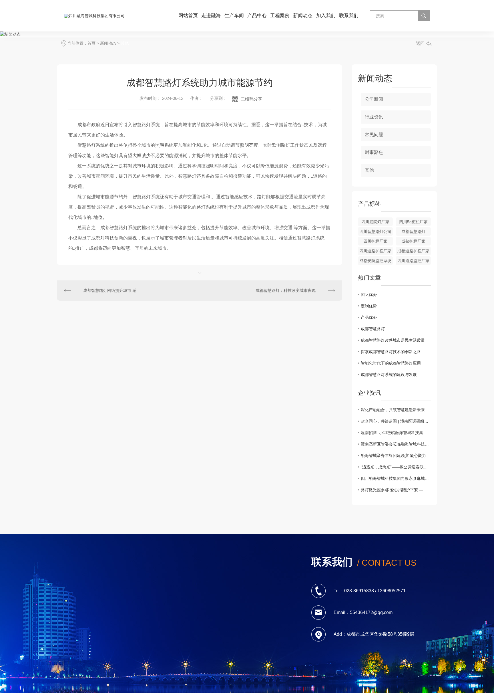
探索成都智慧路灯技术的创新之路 (391, 351)
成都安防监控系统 (375, 260)
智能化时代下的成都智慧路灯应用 (391, 363)
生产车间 (234, 15)
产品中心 (257, 15)
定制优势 (369, 306)
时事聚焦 (374, 152)
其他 (125, 43)
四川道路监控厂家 (413, 260)
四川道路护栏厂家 (375, 251)
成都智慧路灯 (413, 231)
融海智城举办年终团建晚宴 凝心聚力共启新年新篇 (396, 455)
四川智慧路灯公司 (375, 231)
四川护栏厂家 (375, 241)
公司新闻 (374, 99)
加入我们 (326, 15)
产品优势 (369, 317)
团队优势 (369, 294)
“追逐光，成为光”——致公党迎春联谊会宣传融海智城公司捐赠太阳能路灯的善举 (396, 467)
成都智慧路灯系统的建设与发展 (389, 374)
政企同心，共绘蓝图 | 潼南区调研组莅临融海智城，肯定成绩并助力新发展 (396, 421)
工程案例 (280, 15)
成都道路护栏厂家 (413, 251)
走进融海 (211, 15)
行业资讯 (374, 116)
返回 (420, 43)
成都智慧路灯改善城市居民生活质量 (393, 340)
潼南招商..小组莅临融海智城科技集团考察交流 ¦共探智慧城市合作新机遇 (396, 432)
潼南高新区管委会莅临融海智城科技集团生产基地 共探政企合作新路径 (396, 444)
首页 (91, 43)
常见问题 (374, 134)
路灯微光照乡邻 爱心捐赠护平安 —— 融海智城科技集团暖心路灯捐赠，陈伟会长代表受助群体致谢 (396, 490)
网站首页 (188, 15)
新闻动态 (302, 15)
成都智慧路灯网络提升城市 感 (109, 290)
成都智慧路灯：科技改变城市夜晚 (286, 290)
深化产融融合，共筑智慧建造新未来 (393, 409)
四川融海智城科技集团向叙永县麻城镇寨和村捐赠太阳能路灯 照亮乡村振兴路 (396, 478)
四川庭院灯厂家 (375, 221)
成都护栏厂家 (413, 241)
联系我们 (348, 15)
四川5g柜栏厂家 (413, 221)
